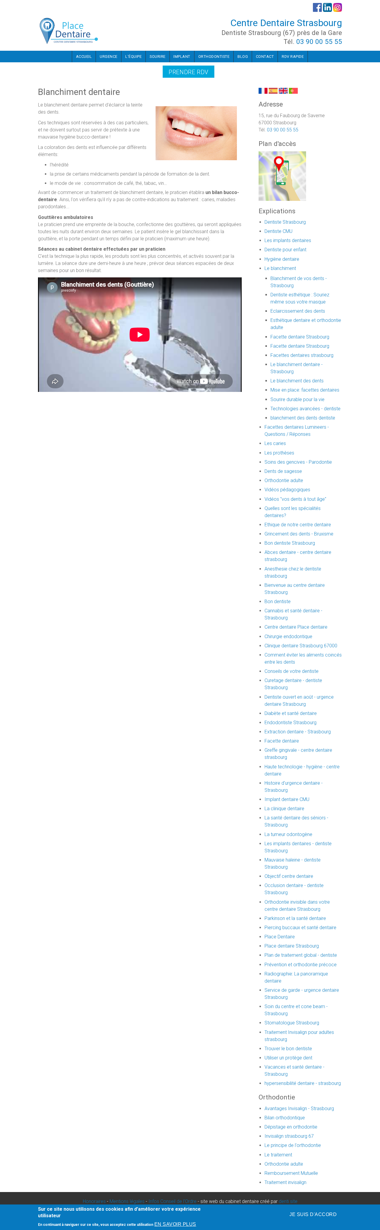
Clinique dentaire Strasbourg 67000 (301, 646)
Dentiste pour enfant (285, 249)
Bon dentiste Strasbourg (290, 543)
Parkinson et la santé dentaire (295, 918)
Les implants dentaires (288, 240)
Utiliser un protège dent (288, 1058)
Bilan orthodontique (285, 1118)
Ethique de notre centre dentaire (298, 524)
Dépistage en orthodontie (291, 1127)
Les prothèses (279, 453)
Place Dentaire (280, 937)
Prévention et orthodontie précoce (301, 964)
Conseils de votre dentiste (292, 671)
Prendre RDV (188, 72)
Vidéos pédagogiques (287, 489)
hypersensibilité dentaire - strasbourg (303, 1083)
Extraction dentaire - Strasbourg (298, 732)
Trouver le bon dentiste (288, 1048)
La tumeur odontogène (288, 834)
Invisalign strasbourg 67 (289, 1136)
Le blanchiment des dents (297, 381)
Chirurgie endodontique (288, 636)
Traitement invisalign (285, 1182)
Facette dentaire (282, 741)
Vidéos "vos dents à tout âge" (295, 499)
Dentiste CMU (278, 231)
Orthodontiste (214, 56)
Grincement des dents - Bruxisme (299, 534)
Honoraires (94, 1201)
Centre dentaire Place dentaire (296, 627)
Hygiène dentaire (282, 259)
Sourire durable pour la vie (297, 399)
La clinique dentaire (284, 808)
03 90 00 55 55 (319, 41)
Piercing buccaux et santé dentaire (300, 927)
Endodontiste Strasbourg (290, 722)
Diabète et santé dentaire (291, 713)
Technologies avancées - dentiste (305, 408)
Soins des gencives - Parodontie (298, 462)
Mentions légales (127, 1201)
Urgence (109, 56)
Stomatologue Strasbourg (292, 1023)
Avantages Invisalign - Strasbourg (299, 1108)
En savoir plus (175, 1224)
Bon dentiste (278, 601)
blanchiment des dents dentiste (302, 418)
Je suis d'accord (313, 1214)
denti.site (288, 1201)
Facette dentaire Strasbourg (299, 337)
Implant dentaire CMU (287, 799)
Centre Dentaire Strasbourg (286, 22)
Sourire (158, 56)
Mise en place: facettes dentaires (304, 390)
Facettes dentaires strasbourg (301, 355)
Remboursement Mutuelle (291, 1173)
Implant (181, 56)
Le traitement (278, 1155)
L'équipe (133, 56)
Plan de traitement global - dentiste (301, 955)
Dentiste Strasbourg (285, 222)
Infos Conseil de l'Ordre (172, 1201)
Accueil (84, 56)
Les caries (275, 443)
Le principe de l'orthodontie (293, 1145)
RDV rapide (293, 56)
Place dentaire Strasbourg (292, 946)
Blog (243, 56)
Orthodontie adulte (284, 480)
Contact (265, 56)
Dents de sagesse (283, 471)
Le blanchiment (280, 268)
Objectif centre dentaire (289, 876)
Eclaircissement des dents (297, 311)
